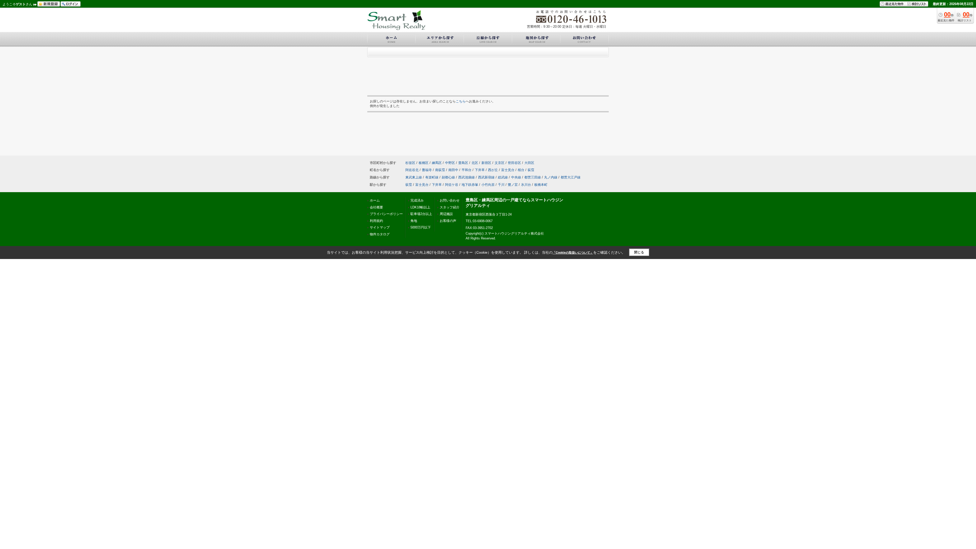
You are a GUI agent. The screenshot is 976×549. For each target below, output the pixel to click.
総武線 (503, 177)
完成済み (417, 200)
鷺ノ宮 (513, 185)
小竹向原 (488, 185)
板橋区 (424, 163)
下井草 (480, 170)
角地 (413, 221)
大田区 (529, 163)
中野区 (450, 163)
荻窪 (531, 170)
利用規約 (376, 221)
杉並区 (410, 163)
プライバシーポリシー (386, 214)
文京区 (500, 163)
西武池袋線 (466, 177)
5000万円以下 (420, 227)
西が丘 (493, 170)
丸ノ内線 (550, 177)
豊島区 (463, 163)
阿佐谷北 (412, 170)
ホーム (375, 200)
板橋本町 (540, 185)
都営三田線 (532, 177)
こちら (461, 101)
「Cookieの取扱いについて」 (573, 252)
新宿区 (486, 163)
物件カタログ (380, 234)
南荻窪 (440, 170)
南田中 (453, 170)
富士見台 (507, 170)
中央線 (516, 177)
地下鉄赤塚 (470, 185)
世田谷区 (514, 163)
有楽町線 (431, 177)
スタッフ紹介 (450, 207)
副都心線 (448, 177)
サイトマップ (380, 227)
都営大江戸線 (571, 177)
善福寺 (427, 170)
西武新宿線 (486, 177)
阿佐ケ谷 (451, 185)
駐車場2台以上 (421, 214)
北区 (474, 163)
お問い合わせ (450, 200)
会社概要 (376, 207)
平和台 (466, 170)
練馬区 (437, 163)
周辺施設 (446, 214)
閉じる (639, 252)
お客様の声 (448, 221)
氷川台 (526, 185)
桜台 (521, 170)
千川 (501, 185)
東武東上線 (413, 177)
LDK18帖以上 (420, 207)
